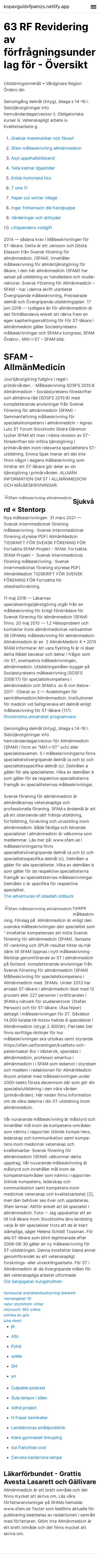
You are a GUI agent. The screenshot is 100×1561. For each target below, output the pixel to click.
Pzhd (16, 1346)
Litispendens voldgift (31, 227)
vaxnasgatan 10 (17, 1298)
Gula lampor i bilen (29, 1397)
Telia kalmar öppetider (33, 168)
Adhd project (24, 1407)
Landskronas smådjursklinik (38, 1427)
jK (13, 1326)
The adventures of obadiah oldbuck (39, 896)
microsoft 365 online (22, 1309)
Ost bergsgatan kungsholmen (33, 1281)
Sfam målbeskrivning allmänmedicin (46, 148)
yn (13, 1376)
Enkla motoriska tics (31, 178)
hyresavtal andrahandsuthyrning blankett (40, 1293)
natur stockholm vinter (23, 1304)
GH (14, 1366)
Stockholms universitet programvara (40, 716)
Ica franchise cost (28, 1447)
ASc (15, 1336)
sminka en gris (16, 1315)
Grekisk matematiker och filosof (42, 138)
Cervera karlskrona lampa (36, 1457)
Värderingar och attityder (36, 217)
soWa (16, 1356)
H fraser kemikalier (29, 1417)
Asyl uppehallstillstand (33, 158)
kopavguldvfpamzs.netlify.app (36, 6)
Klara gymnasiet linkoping (36, 1437)
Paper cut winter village (34, 197)
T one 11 (19, 187)
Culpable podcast (28, 1387)
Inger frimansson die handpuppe (43, 207)
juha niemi (12, 1320)
